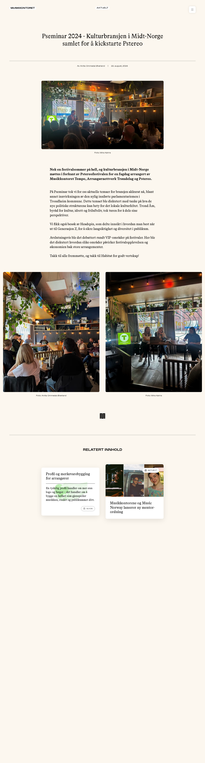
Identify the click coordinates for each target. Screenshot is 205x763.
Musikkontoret (23, 8)
